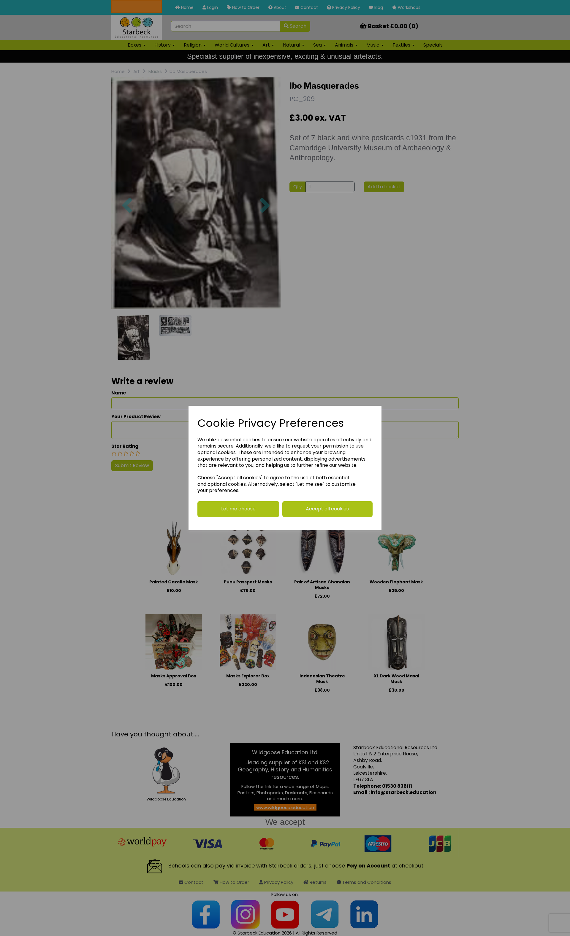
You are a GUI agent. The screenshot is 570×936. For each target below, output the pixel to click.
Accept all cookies (327, 508)
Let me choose (238, 508)
